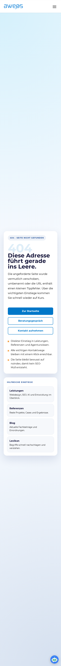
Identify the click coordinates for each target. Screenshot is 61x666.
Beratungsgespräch (30, 320)
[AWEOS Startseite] (16, 6)
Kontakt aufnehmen (30, 330)
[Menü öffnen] (54, 7)
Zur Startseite (30, 311)
